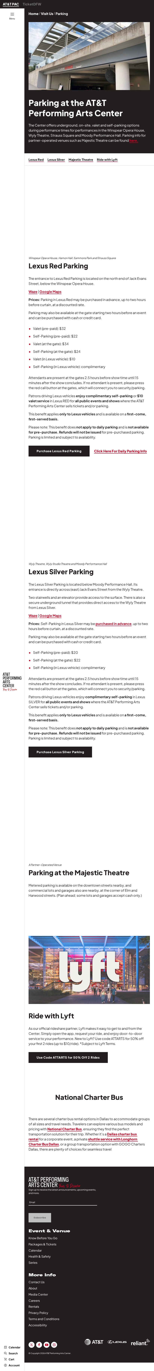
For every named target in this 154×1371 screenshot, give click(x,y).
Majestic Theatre (81, 160)
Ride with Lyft (107, 160)
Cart (11, 1359)
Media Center (38, 1294)
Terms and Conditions (44, 1319)
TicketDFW (32, 4)
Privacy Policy (38, 1313)
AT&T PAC (11, 4)
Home (33, 13)
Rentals (34, 1306)
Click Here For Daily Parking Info (120, 451)
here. (133, 140)
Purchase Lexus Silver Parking (60, 752)
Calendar (14, 1347)
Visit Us (47, 13)
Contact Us (37, 1282)
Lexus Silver (56, 160)
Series (33, 1263)
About (33, 1288)
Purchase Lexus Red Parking (59, 451)
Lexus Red (36, 160)
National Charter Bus (64, 1129)
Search (13, 1353)
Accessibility (38, 1325)
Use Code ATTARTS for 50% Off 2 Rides (68, 1057)
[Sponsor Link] (94, 1342)
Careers (34, 1300)
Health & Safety (40, 1256)
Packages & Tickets (42, 1244)
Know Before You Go (43, 1238)
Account (14, 1365)
